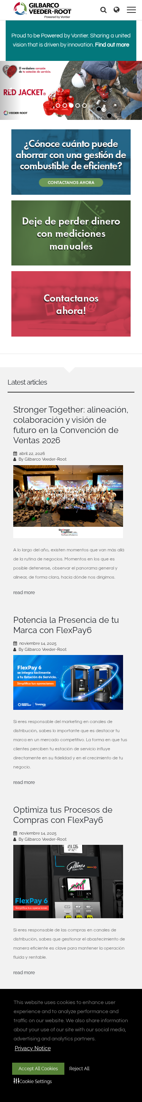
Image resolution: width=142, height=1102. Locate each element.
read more (24, 592)
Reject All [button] (79, 1068)
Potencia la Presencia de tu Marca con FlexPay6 (66, 625)
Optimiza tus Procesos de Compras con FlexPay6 (62, 815)
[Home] (43, 10)
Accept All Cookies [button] (38, 1068)
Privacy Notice (33, 1048)
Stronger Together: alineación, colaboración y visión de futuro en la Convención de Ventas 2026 (70, 425)
